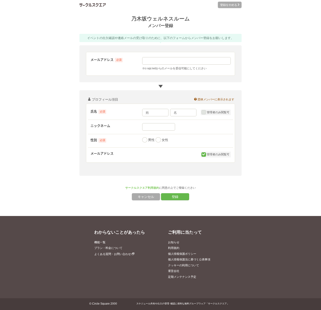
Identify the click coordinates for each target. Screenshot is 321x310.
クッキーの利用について (183, 265)
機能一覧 (100, 242)
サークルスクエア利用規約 (142, 187)
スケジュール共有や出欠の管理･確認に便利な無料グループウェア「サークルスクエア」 (182, 303)
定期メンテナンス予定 (182, 277)
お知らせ (173, 242)
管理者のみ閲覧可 (217, 112)
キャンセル (146, 197)
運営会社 (173, 271)
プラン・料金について (108, 248)
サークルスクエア (92, 4)
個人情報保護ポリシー (182, 253)
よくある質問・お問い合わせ (113, 254)
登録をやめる (228, 5)
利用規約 (173, 248)
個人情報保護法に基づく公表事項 (189, 259)
